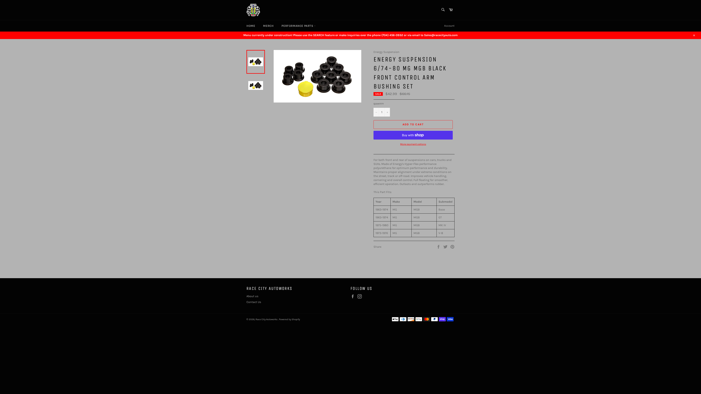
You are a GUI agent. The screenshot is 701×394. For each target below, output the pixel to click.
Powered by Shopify (289, 319)
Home (250, 26)
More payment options (413, 144)
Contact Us (253, 302)
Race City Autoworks (267, 319)
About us (252, 296)
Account (449, 25)
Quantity (379, 104)
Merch (268, 26)
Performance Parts (297, 26)
